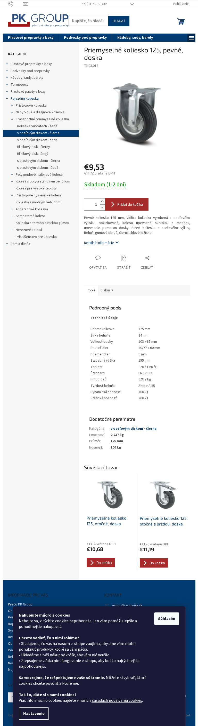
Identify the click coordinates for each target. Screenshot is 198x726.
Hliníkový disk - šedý (32, 153)
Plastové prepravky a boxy (31, 64)
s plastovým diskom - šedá (37, 167)
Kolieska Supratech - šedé (37, 126)
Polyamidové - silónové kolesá (39, 174)
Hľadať (118, 21)
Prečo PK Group (94, 4)
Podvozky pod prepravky (30, 71)
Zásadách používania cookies (117, 700)
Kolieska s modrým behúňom (38, 202)
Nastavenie (34, 713)
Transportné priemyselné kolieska (42, 119)
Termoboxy (19, 84)
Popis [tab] (91, 290)
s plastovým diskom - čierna (38, 160)
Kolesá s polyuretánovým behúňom (43, 181)
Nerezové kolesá (29, 230)
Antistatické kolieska (32, 209)
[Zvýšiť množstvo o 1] (102, 201)
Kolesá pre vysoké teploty (36, 188)
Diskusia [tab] (107, 290)
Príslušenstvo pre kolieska (36, 237)
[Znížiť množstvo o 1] (102, 207)
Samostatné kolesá (31, 216)
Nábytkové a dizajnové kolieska (40, 112)
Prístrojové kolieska (31, 105)
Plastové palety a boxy (28, 91)
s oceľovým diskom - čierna (38, 133)
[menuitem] (31, 38)
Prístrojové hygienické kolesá (39, 195)
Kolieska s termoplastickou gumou (42, 223)
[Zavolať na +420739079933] (15, 4)
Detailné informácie (99, 242)
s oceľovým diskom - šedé (37, 140)
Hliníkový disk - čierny (33, 146)
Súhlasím (166, 618)
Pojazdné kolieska (25, 98)
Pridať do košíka (130, 204)
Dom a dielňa (20, 243)
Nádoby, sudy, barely (27, 77)
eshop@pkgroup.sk (127, 605)
